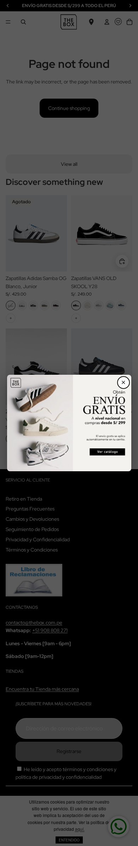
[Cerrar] (123, 382)
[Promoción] (69, 423)
